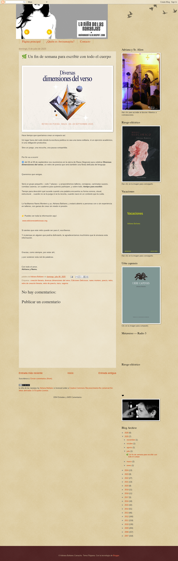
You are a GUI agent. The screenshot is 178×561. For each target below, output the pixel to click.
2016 (127, 501)
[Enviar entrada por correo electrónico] (72, 277)
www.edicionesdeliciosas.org (34, 221)
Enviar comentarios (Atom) (41, 379)
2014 (127, 509)
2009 (127, 528)
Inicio (70, 373)
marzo (129, 461)
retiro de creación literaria (32, 283)
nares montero (95, 280)
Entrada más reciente (31, 373)
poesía (104, 280)
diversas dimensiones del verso (57, 280)
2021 (127, 482)
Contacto (85, 41)
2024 (127, 470)
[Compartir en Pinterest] (87, 276)
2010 (127, 524)
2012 (127, 516)
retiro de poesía (49, 283)
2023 (127, 474)
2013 (127, 513)
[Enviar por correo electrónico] (76, 276)
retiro (110, 280)
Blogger (116, 555)
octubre (130, 444)
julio (128, 451)
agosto (130, 447)
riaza (59, 283)
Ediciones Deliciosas (79, 280)
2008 (127, 532)
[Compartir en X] (82, 276)
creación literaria (37, 280)
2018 (127, 493)
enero (129, 465)
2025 (127, 436)
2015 (127, 505)
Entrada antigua (107, 373)
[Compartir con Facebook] (84, 276)
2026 (127, 433)
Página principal (31, 41)
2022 (127, 478)
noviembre (131, 440)
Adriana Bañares (46, 388)
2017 (127, 497)
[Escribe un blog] (79, 276)
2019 (127, 490)
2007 (127, 536)
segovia (65, 283)
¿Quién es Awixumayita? (60, 41)
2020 (127, 486)
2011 (127, 520)
